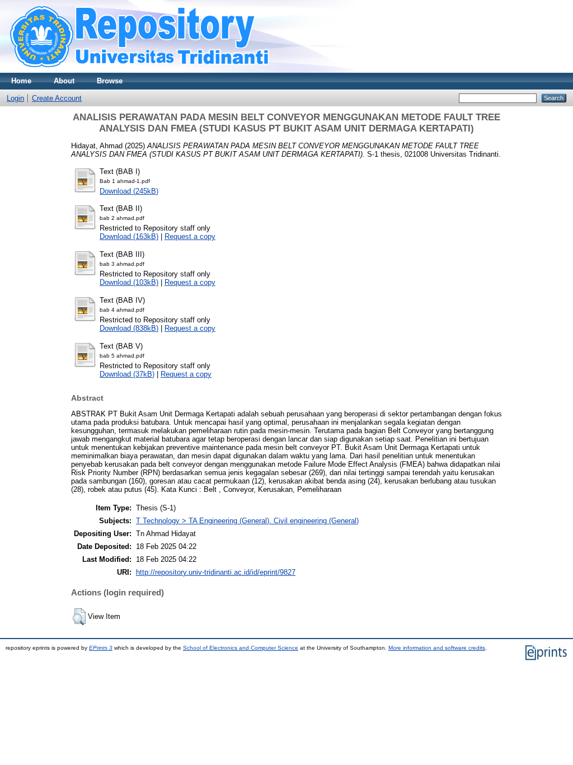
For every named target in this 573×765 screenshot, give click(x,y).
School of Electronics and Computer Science (240, 648)
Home (21, 81)
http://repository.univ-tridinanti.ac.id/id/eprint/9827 (215, 572)
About (64, 81)
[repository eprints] (172, 70)
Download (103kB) (129, 282)
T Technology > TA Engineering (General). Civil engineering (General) (247, 521)
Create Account (57, 98)
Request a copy (190, 236)
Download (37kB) (127, 374)
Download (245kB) (129, 191)
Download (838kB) (129, 328)
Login (15, 98)
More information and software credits (436, 648)
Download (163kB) (129, 236)
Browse (110, 81)
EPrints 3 (100, 648)
